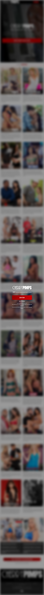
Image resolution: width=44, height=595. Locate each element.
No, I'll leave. (22, 301)
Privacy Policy (24, 304)
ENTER (22, 298)
